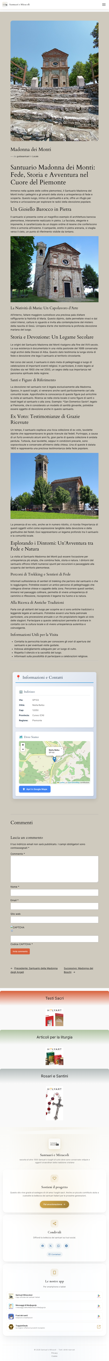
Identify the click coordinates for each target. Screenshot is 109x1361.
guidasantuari (23, 156)
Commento (18, 853)
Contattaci (56, 1254)
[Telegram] (66, 1246)
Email (15, 900)
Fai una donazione (53, 1204)
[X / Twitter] (50, 1246)
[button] (54, 759)
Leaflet (62, 782)
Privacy (54, 1353)
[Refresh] (12, 931)
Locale (35, 156)
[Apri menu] (104, 4)
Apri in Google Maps (36, 789)
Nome (15, 886)
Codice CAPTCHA (21, 944)
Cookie (54, 1356)
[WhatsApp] (58, 1246)
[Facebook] (42, 1246)
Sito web (16, 913)
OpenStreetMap (74, 782)
